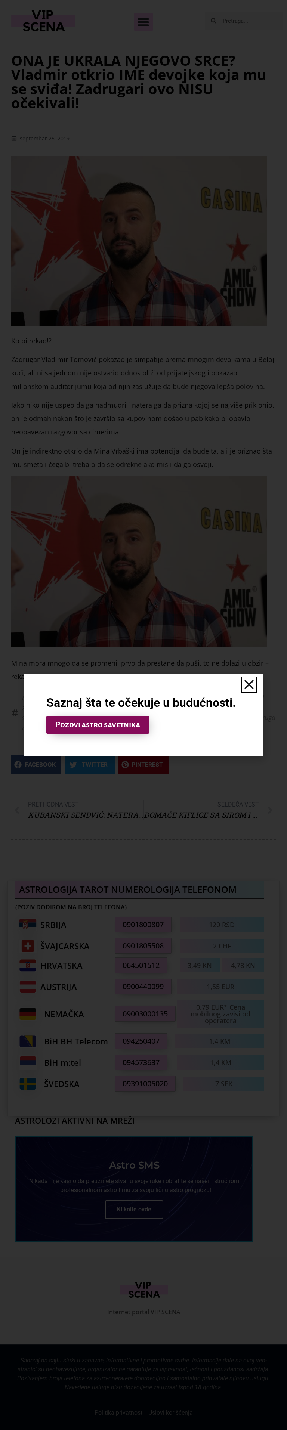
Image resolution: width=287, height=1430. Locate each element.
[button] (249, 684)
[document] (143, 715)
